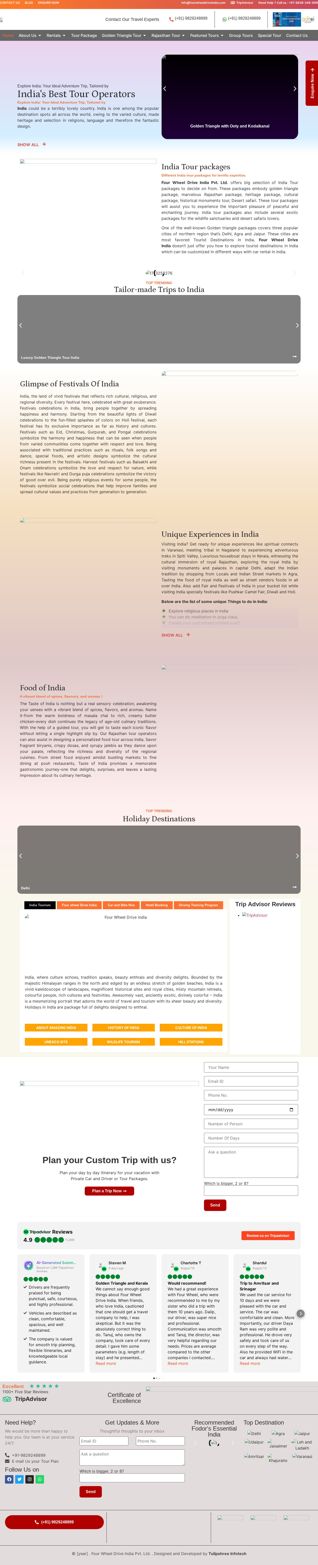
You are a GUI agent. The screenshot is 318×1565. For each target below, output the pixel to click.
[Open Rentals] (64, 35)
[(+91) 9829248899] (171, 19)
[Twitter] (19, 1479)
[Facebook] (9, 1479)
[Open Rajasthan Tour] (183, 35)
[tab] (40, 905)
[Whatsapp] (40, 1479)
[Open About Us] (40, 35)
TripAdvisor (244, 2)
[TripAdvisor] (233, 2)
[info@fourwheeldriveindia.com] (178, 2)
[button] (164, 89)
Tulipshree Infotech (227, 1553)
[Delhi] (294, 887)
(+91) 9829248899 (191, 18)
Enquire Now (48, 2)
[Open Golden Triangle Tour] (145, 35)
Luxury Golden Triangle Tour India (50, 358)
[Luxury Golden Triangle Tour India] (294, 356)
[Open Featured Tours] (222, 35)
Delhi (25, 888)
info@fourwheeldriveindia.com (203, 2)
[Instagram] (29, 1479)
